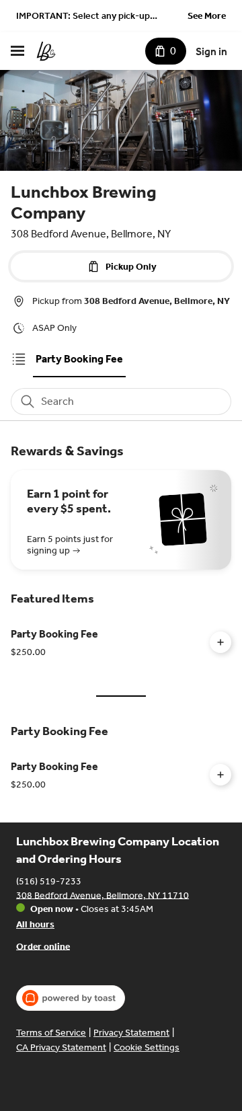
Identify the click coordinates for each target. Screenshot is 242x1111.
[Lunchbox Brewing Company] (45, 51)
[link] (79, 359)
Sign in (211, 51)
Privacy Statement (131, 1032)
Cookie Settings (146, 1047)
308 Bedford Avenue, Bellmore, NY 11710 (102, 895)
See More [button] (207, 16)
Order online (43, 946)
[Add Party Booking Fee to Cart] (220, 642)
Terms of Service (51, 1032)
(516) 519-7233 (48, 880)
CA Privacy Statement (61, 1047)
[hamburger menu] (17, 51)
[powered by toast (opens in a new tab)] (70, 998)
